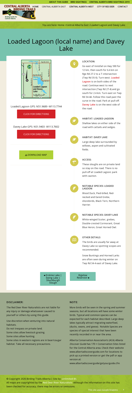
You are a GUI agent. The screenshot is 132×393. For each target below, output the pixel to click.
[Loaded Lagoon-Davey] (36, 79)
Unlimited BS (69, 378)
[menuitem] (58, 2)
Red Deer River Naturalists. (58, 382)
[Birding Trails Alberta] (19, 12)
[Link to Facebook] (124, 390)
